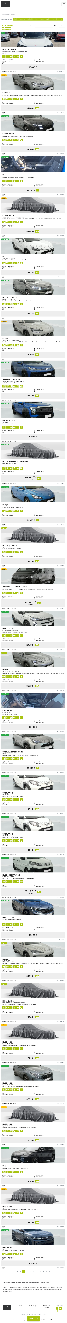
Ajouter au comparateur (10, 71)
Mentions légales (33, 1305)
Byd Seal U (30, 19)
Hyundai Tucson (39, 19)
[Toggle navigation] (63, 4)
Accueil (20, 1305)
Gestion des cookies (46, 1306)
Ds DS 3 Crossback (19, 19)
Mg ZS (48, 19)
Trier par (32, 26)
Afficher (56, 26)
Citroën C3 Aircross (57, 19)
